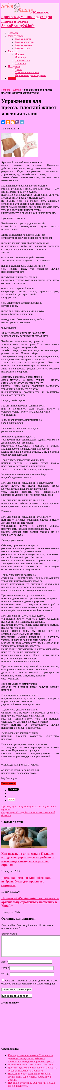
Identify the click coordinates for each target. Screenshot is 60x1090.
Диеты (18, 69)
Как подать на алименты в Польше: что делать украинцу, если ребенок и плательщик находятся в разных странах (27, 859)
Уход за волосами (24, 42)
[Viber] (17, 122)
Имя (3, 961)
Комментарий (9, 933)
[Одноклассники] (8, 122)
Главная (5, 89)
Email (4, 967)
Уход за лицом (23, 39)
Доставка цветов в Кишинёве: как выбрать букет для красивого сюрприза (26, 881)
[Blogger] (13, 122)
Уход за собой (16, 36)
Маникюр (20, 57)
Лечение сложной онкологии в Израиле (30, 1064)
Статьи (12, 78)
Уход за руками (23, 45)
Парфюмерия (22, 60)
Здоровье (13, 32)
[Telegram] (22, 122)
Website (5, 974)
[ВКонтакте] (3, 122)
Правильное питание (27, 72)
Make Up (13, 51)
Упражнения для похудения (30, 75)
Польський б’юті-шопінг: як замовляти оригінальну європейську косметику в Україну (30, 901)
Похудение (14, 66)
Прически (20, 63)
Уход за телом (22, 48)
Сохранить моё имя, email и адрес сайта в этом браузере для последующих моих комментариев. (29, 982)
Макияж (19, 54)
